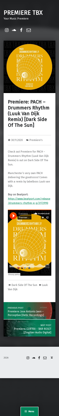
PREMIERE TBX (23, 12)
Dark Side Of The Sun (24, 285)
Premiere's (36, 140)
